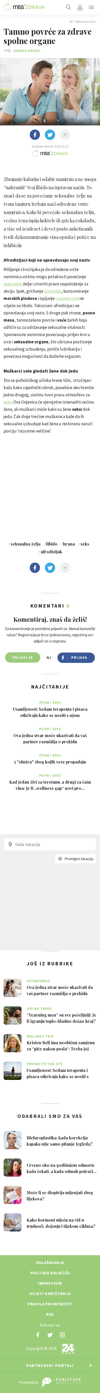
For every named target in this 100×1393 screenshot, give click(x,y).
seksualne (13, 284)
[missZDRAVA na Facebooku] (38, 1335)
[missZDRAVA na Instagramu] (62, 1335)
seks (8, 402)
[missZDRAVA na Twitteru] (50, 1335)
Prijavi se (22, 657)
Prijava (79, 657)
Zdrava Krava (26, 50)
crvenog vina (66, 298)
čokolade (52, 291)
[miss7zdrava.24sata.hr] (24, 7)
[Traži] (69, 7)
